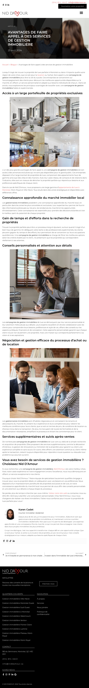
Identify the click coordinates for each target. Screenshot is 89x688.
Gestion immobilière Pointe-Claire (17, 625)
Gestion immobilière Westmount (16, 616)
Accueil (5, 65)
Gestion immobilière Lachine (14, 629)
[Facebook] (4, 541)
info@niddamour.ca (77, 2)
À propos (41, 599)
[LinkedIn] (8, 5)
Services (40, 603)
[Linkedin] (14, 541)
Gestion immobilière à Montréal (16, 612)
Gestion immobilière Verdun (14, 620)
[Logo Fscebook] (3, 5)
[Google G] (15, 674)
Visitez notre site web (58, 493)
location (41, 75)
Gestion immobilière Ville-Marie (16, 599)
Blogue (14, 65)
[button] (81, 12)
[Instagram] (6, 5)
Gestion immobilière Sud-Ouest (16, 607)
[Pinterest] (9, 674)
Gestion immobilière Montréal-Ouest (18, 603)
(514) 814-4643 (59, 2)
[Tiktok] (10, 541)
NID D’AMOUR (9, 684)
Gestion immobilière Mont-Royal (16, 640)
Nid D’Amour (59, 469)
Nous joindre (42, 607)
